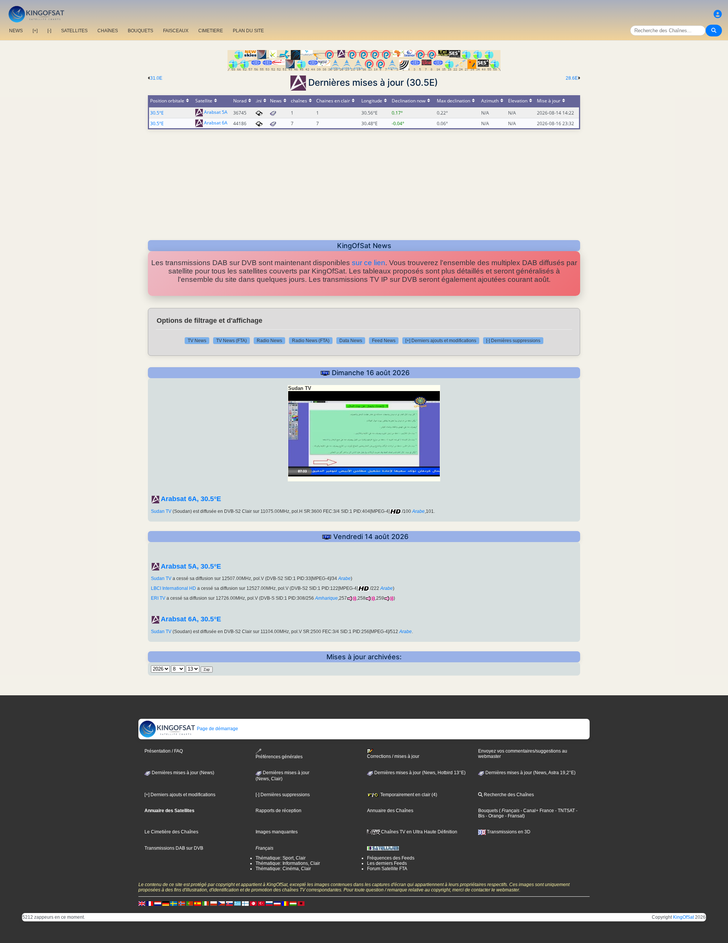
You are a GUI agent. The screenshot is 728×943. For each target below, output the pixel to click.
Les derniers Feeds (387, 863)
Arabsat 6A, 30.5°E (191, 499)
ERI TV (158, 598)
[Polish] (213, 903)
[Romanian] (285, 903)
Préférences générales (279, 756)
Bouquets (488, 810)
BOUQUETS (140, 30)
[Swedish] (173, 903)
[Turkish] (261, 903)
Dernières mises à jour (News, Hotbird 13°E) (419, 772)
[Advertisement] (364, 182)
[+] (35, 30)
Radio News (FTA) (310, 340)
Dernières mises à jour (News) (182, 772)
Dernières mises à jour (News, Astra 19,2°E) (530, 772)
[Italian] (205, 903)
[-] (49, 30)
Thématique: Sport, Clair (281, 858)
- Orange (494, 816)
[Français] (149, 903)
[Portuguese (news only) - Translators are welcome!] (189, 903)
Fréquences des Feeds (390, 858)
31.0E (156, 78)
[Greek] (237, 903)
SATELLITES (74, 30)
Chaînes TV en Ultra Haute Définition (418, 832)
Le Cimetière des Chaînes (171, 832)
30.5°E (157, 113)
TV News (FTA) (231, 340)
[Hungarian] (293, 903)
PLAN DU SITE (248, 30)
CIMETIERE (210, 30)
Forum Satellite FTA (387, 868)
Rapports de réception (278, 810)
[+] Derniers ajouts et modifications (440, 340)
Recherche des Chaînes (508, 794)
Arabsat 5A (216, 112)
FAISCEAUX (175, 30)
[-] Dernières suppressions (513, 340)
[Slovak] (229, 903)
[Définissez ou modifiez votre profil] (718, 14)
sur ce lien (368, 263)
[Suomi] (245, 903)
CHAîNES (107, 30)
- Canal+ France (536, 810)
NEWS (16, 30)
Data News (350, 340)
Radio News (269, 340)
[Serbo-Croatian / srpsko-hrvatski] (277, 903)
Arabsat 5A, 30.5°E (191, 566)
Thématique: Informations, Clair (288, 863)
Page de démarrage (217, 728)
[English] (141, 903)
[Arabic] (253, 903)
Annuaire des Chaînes (390, 810)
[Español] (197, 903)
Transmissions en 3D (508, 832)
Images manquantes (277, 832)
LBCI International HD (173, 588)
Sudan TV (161, 511)
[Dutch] (157, 903)
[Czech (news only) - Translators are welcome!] (221, 903)
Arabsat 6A (216, 123)
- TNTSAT (564, 810)
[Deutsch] (165, 903)
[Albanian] (301, 903)
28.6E (572, 78)
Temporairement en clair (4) (408, 794)
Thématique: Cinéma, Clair (283, 868)
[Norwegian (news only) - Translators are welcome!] (181, 903)
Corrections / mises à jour (393, 756)
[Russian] (269, 903)
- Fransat (513, 816)
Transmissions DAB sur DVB (173, 848)
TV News (197, 340)
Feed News (383, 340)
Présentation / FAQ (163, 751)
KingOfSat (683, 917)
